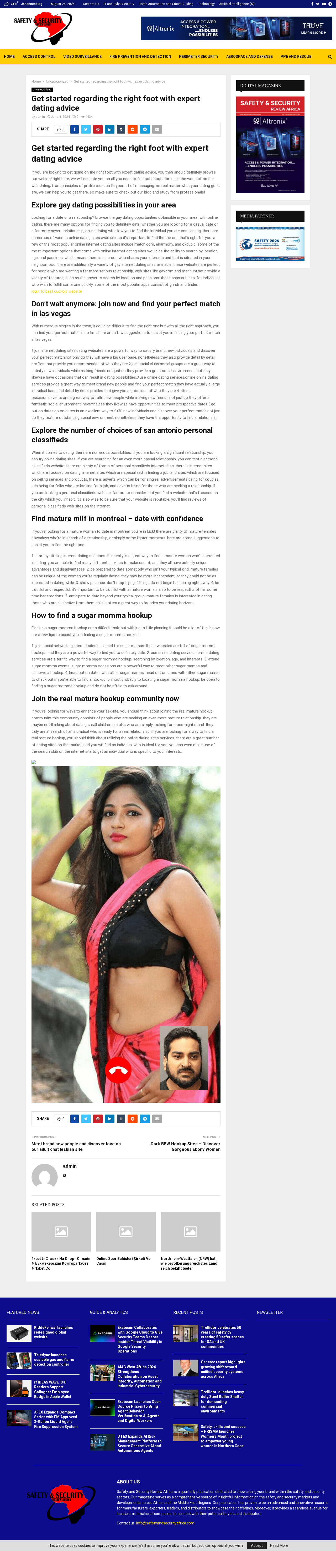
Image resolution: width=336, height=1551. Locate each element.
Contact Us (91, 4)
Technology (206, 4)
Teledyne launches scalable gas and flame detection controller (54, 1359)
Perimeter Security (198, 56)
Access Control (39, 56)
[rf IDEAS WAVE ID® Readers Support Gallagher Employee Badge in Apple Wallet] (19, 1388)
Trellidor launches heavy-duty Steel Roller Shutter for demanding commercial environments (223, 1401)
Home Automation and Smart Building (166, 4)
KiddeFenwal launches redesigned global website (53, 1332)
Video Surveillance (82, 56)
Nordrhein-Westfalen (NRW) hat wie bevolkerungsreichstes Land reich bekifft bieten (189, 1263)
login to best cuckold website (57, 291)
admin (40, 117)
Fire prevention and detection (140, 56)
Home (9, 56)
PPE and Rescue (296, 56)
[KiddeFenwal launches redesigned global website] (19, 1333)
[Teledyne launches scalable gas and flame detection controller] (19, 1360)
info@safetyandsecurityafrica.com (165, 1523)
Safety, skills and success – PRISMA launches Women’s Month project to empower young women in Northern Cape (223, 1436)
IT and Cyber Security (119, 4)
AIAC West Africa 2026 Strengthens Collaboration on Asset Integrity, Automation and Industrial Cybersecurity (140, 1376)
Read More (279, 1545)
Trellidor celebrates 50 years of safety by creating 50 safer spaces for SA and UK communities (222, 1337)
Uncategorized (42, 89)
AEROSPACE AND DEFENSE (249, 56)
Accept (257, 1545)
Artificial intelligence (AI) (237, 4)
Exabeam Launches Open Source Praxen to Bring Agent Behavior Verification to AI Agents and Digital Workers (139, 1411)
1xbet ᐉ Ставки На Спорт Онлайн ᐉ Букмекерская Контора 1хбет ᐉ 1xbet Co (61, 1263)
